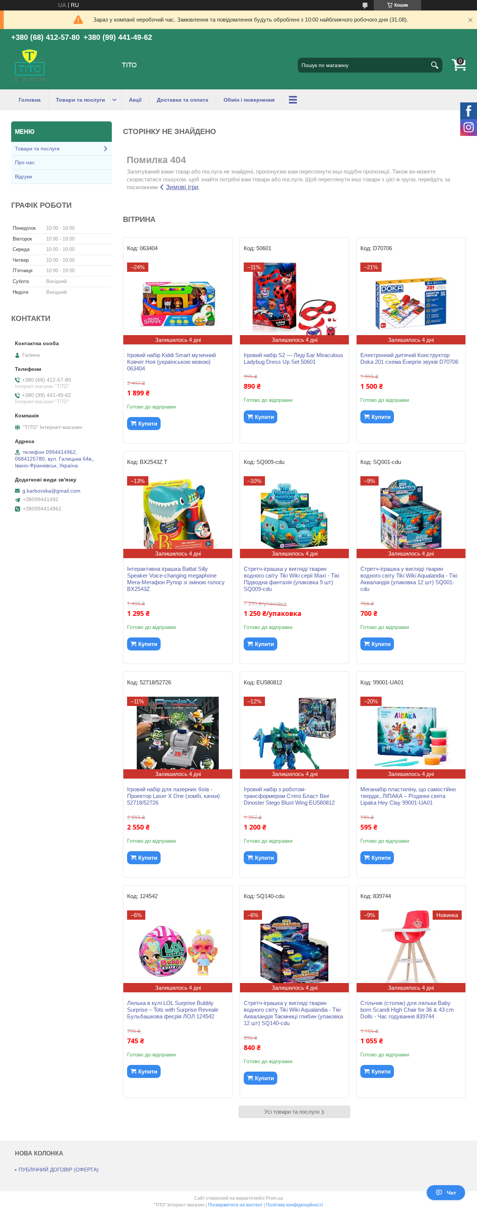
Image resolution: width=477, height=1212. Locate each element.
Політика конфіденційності (294, 1205)
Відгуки (23, 176)
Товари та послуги (80, 100)
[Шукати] (434, 65)
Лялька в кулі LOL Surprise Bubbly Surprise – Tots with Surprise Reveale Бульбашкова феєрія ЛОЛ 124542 (172, 1009)
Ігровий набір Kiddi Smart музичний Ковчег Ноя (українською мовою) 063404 (171, 362)
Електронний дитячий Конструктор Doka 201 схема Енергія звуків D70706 (409, 358)
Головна (30, 100)
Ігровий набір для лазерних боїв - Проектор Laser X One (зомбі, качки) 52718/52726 (173, 796)
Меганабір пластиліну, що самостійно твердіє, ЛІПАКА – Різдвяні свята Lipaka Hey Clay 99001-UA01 (408, 796)
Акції (135, 100)
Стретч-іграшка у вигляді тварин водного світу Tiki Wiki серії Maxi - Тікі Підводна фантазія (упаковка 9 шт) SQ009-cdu (291, 579)
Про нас (25, 162)
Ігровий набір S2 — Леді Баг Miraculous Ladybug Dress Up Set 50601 (293, 358)
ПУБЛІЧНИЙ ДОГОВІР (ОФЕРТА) (59, 1170)
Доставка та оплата (182, 100)
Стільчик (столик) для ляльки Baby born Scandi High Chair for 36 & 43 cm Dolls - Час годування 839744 (407, 1009)
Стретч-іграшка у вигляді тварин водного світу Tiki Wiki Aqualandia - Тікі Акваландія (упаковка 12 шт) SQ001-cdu (408, 579)
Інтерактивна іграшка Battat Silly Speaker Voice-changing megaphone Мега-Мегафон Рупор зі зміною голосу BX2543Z (176, 579)
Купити (147, 423)
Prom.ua (274, 1198)
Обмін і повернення (249, 100)
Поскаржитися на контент (235, 1205)
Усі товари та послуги (291, 1111)
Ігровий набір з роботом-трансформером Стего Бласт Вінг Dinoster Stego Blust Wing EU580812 (289, 796)
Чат (451, 1193)
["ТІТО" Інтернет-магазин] (29, 65)
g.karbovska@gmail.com (51, 491)
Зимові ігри (182, 187)
